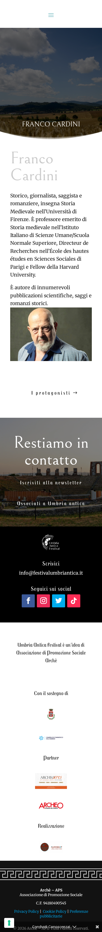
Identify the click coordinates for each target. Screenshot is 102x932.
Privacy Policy (26, 911)
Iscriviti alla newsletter (51, 482)
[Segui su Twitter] (58, 600)
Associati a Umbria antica (51, 503)
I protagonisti (51, 393)
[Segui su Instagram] (43, 600)
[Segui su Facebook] (28, 600)
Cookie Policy (54, 911)
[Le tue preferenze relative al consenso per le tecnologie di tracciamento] (9, 923)
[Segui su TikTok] (73, 600)
